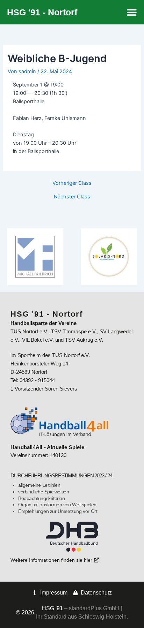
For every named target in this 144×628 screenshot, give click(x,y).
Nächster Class (72, 196)
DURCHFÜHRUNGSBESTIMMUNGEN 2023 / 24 (61, 475)
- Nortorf (42, 12)
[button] (132, 12)
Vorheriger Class (72, 183)
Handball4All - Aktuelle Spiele (47, 447)
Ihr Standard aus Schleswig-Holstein (81, 617)
